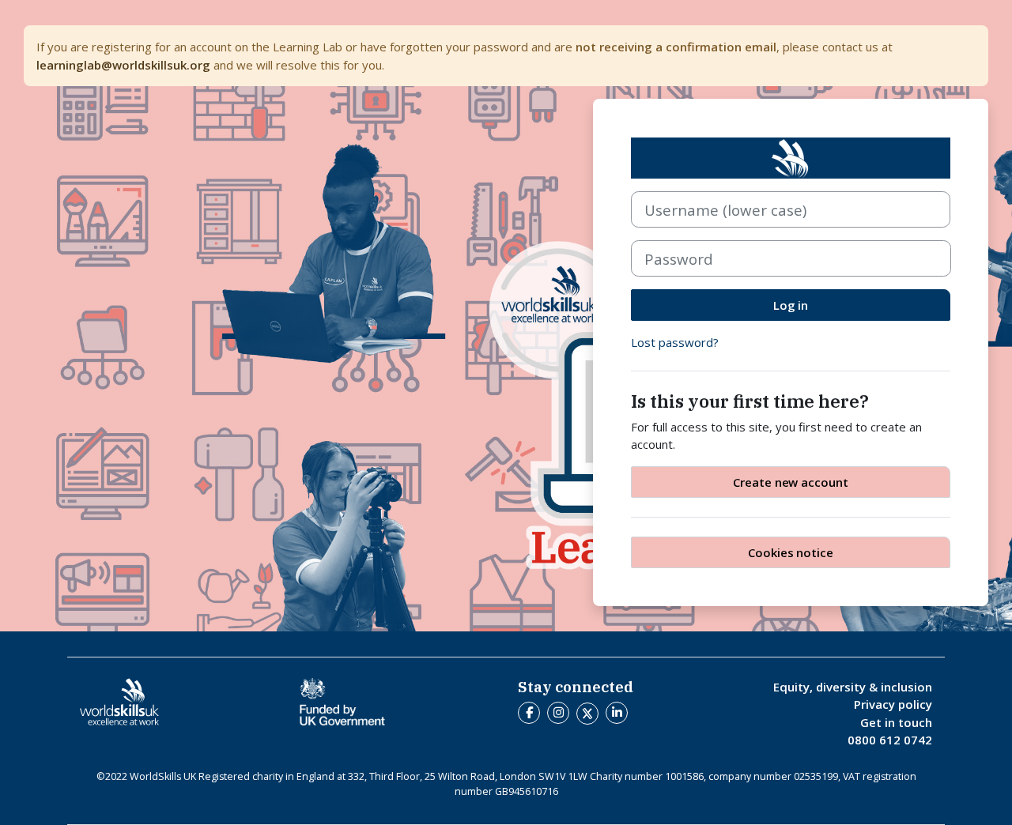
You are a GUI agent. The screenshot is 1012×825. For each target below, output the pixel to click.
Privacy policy (893, 704)
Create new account (790, 482)
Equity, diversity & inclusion (852, 687)
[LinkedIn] (619, 712)
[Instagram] (560, 712)
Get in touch (896, 722)
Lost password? (675, 342)
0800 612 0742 (890, 740)
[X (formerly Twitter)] (591, 712)
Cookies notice (790, 552)
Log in (791, 305)
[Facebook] (531, 712)
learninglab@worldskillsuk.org (123, 65)
